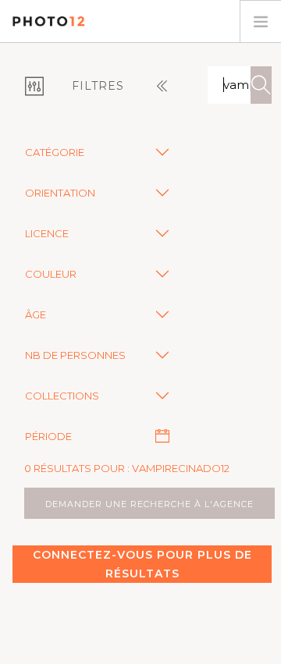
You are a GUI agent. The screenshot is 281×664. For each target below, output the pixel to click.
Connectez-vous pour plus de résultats (142, 564)
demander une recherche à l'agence (149, 504)
